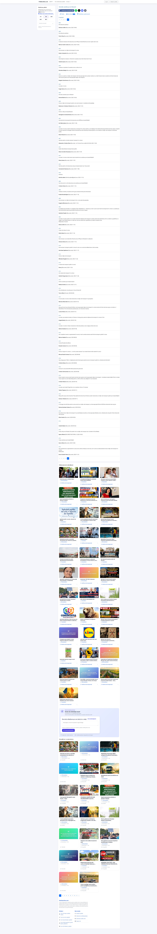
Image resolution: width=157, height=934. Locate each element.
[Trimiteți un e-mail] (82, 10)
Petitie (62, 14)
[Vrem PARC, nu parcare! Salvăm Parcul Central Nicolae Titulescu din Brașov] (89, 676)
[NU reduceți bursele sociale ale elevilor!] (109, 556)
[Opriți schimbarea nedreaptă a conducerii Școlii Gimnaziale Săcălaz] (109, 496)
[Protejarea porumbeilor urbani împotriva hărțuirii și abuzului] (68, 636)
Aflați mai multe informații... (46, 13)
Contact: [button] (68, 1)
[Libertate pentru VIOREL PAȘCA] (68, 475)
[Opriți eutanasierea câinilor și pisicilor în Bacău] (68, 496)
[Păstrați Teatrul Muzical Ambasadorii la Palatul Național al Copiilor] (109, 616)
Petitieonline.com (43, 1)
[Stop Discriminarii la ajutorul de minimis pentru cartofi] (68, 676)
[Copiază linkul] (85, 10)
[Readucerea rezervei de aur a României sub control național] (68, 696)
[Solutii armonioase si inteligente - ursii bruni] (89, 616)
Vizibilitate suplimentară (84, 14)
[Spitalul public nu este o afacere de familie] (68, 516)
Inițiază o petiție (114, 1)
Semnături (71, 14)
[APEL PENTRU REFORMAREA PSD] (89, 596)
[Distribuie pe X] (79, 10)
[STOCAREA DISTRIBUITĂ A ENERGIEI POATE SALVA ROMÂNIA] (89, 476)
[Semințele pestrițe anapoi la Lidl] (68, 656)
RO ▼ (52, 1)
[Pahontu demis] (89, 535)
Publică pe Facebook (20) (67, 10)
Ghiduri (61, 911)
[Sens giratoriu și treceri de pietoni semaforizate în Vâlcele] (68, 596)
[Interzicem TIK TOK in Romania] (89, 576)
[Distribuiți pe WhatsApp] (76, 10)
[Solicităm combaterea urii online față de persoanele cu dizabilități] (68, 576)
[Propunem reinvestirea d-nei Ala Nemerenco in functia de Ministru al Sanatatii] (89, 496)
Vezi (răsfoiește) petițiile (60, 1)
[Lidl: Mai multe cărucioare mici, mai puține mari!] (89, 636)
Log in (106, 1)
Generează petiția (69, 730)
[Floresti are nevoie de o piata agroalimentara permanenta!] (68, 556)
